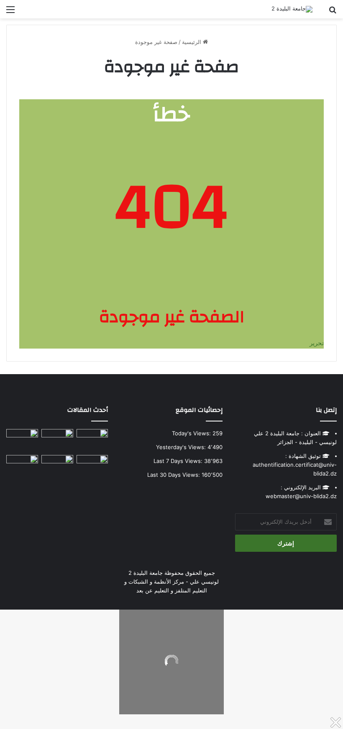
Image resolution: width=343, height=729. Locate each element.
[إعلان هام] (22, 440)
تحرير (317, 343)
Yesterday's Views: (181, 447)
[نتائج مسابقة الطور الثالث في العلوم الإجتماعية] (22, 464)
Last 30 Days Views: (174, 474)
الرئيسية (192, 42)
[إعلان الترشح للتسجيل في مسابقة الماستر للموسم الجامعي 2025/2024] (57, 438)
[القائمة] (10, 12)
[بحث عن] (332, 12)
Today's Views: (192, 433)
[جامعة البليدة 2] (291, 9)
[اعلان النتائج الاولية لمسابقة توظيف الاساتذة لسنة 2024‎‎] (92, 464)
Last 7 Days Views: (179, 461)
